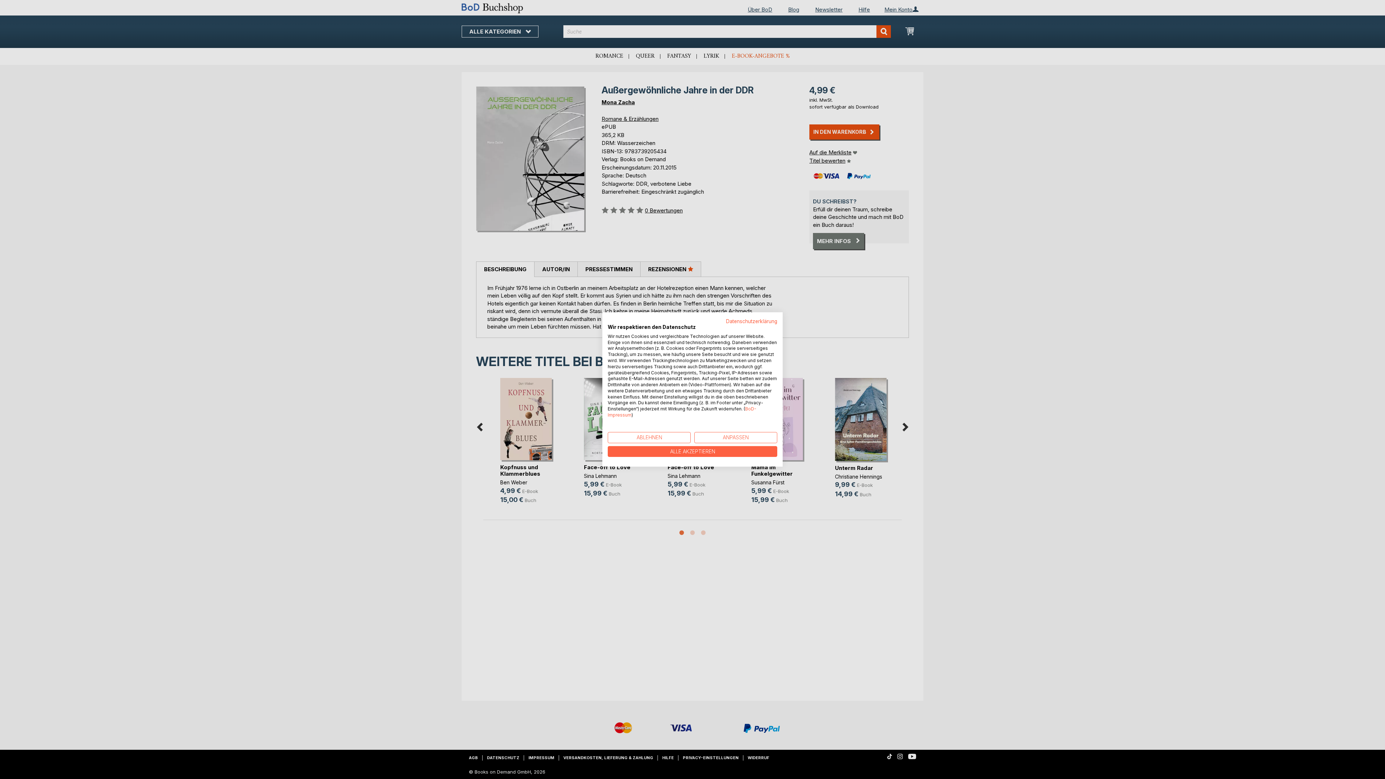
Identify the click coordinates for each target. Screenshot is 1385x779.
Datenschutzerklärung (751, 321)
